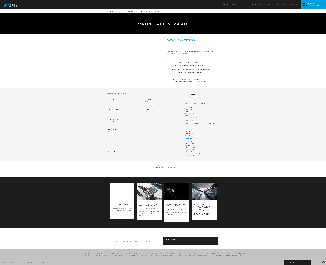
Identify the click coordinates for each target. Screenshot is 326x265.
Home (119, 11)
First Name (113, 99)
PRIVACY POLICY (54, 262)
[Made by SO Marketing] (323, 262)
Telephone (148, 109)
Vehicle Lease (130, 11)
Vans (141, 11)
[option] (122, 201)
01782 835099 (310, 3)
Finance (234, 4)
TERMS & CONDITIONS (39, 262)
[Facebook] (313, 262)
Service (242, 4)
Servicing (291, 262)
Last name (148, 99)
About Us (286, 4)
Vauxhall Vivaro (152, 11)
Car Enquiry (113, 119)
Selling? (267, 4)
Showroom (224, 4)
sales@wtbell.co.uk (315, 5)
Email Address (114, 109)
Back (112, 11)
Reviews (295, 4)
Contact (277, 4)
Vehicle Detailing (254, 4)
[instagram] (318, 262)
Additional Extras (116, 129)
